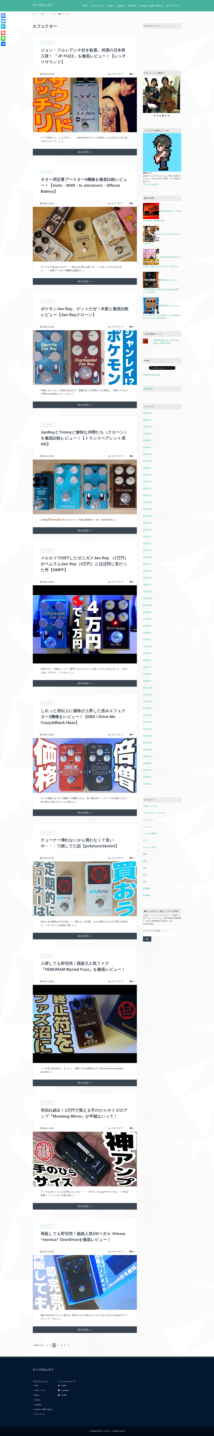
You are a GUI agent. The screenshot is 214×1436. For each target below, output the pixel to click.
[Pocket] (3, 33)
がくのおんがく (43, 4)
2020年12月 (147, 557)
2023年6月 (147, 488)
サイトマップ (173, 5)
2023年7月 (147, 481)
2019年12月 (147, 591)
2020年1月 (147, 584)
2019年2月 (147, 633)
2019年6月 (147, 619)
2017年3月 (147, 722)
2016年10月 (147, 749)
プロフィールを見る (151, 184)
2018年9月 (147, 653)
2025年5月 (147, 440)
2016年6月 (147, 777)
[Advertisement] (161, 44)
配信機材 (146, 888)
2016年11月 (147, 742)
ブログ (145, 840)
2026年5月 (147, 420)
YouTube (132, 5)
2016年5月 (147, 784)
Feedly (63, 1395)
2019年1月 (147, 639)
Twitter (63, 1386)
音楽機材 (146, 895)
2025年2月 (147, 454)
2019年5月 (147, 626)
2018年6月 (147, 674)
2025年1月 (147, 461)
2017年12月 (147, 687)
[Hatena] (3, 26)
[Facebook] (3, 15)
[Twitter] (3, 21)
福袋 (144, 881)
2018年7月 (147, 667)
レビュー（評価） (150, 847)
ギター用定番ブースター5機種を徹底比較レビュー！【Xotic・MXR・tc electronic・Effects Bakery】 (84, 185)
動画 (144, 854)
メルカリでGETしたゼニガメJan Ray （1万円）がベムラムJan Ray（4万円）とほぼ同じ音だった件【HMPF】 (84, 564)
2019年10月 (147, 605)
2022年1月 (147, 502)
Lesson (120, 5)
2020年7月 (147, 564)
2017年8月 (147, 708)
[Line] (3, 38)
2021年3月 (147, 536)
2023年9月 (147, 475)
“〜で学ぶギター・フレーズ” (154, 813)
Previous (138, 94)
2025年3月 (147, 447)
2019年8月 (147, 612)
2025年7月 (147, 426)
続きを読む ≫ (85, 152)
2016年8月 (147, 763)
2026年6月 (147, 413)
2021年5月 (147, 523)
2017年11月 (147, 694)
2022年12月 (147, 495)
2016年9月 (147, 756)
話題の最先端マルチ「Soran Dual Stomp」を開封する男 (166, 341)
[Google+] (3, 29)
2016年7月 (147, 770)
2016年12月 (147, 736)
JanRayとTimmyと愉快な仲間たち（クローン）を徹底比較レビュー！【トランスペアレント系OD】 (84, 438)
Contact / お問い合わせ (151, 5)
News (110, 5)
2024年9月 (147, 468)
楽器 (144, 868)
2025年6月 (147, 433)
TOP (85, 5)
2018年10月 (147, 646)
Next (184, 94)
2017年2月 (147, 729)
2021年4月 (147, 530)
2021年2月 (147, 543)
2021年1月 (147, 550)
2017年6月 (147, 715)
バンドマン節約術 (150, 833)
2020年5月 (147, 571)
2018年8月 (147, 660)
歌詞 (144, 875)
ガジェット (147, 826)
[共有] (3, 44)
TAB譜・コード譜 (150, 806)
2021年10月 (147, 516)
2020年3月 (147, 578)
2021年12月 (147, 509)
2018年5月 (147, 681)
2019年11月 (147, 598)
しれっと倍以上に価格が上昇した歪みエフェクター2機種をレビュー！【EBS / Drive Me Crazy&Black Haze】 (83, 716)
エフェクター (148, 820)
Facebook (148, 389)
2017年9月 (147, 701)
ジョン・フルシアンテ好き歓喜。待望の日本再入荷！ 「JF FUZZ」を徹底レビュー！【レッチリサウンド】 (83, 56)
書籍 (144, 861)
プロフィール (97, 5)
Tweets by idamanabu (151, 375)
